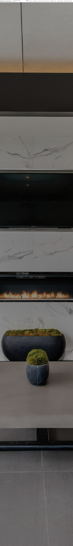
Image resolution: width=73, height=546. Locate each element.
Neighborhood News (53, 1)
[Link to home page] (7, 1)
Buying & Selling (35, 1)
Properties (30, 1)
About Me (48, 1)
